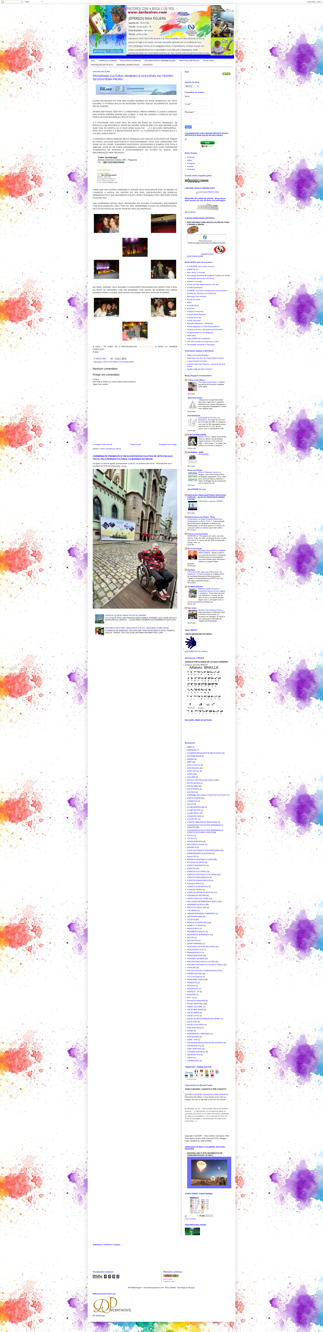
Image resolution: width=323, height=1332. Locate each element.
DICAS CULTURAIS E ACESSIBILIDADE (118, 362)
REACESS (191, 986)
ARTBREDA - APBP (195, 452)
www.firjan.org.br (146, 347)
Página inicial (135, 444)
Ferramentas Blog (191, 1079)
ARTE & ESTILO (193, 765)
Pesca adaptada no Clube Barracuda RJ (203, 326)
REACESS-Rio (193, 989)
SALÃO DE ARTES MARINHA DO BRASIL (203, 1019)
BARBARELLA (193, 536)
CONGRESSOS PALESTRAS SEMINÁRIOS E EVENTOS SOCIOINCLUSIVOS (205, 831)
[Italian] (212, 1073)
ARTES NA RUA (193, 783)
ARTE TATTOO (193, 771)
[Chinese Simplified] (213, 1077)
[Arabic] (208, 1077)
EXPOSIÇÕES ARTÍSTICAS (102, 65)
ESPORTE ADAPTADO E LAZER (200, 859)
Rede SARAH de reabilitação (198, 338)
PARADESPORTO (194, 953)
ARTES (190, 774)
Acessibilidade (193, 416)
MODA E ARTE (193, 929)
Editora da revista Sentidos (198, 355)
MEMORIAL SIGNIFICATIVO (128, 65)
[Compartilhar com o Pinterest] (125, 358)
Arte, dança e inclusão (196, 272)
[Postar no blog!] (118, 358)
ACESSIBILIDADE (194, 756)
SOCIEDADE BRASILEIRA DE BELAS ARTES (205, 1043)
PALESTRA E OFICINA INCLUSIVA (201, 947)
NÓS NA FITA (192, 941)
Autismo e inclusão (194, 281)
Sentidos (191, 570)
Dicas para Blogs (194, 470)
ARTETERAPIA (193, 789)
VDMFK (190, 1058)
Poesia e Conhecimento (197, 534)
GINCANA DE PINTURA (196, 895)
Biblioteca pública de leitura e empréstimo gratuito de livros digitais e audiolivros (211, 591)
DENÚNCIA (191, 847)
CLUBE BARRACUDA (195, 807)
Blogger (192, 1288)
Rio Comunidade (194, 549)
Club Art (190, 804)
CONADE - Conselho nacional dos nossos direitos (207, 290)
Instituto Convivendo (195, 311)
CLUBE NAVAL (193, 813)
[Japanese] (197, 1077)
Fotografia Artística (194, 890)
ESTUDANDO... (204, 454)
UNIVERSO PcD (193, 1055)
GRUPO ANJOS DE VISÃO (197, 898)
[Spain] (207, 1073)
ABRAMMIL (191, 750)
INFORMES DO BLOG (196, 905)
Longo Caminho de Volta (197, 361)
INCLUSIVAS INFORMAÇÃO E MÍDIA (202, 901)
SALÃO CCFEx (193, 1016)
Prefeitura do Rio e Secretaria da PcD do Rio (205, 329)
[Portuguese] (192, 1077)
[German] (202, 1073)
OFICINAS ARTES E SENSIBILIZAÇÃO (160, 61)
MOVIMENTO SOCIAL (196, 932)
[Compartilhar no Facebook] (123, 358)
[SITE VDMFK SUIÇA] (219, 254)
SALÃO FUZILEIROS (195, 1025)
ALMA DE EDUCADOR (196, 435)
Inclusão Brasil (193, 306)
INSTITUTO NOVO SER (196, 907)
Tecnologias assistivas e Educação (201, 345)
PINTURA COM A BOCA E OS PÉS (201, 962)
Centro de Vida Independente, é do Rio (202, 284)
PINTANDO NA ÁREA (195, 959)
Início (93, 61)
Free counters (190, 1219)
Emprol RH (191, 856)
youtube (190, 166)
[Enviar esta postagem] (111, 358)
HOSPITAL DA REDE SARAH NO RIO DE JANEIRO (125, 615)
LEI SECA (191, 920)
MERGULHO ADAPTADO (197, 922)
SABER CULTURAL (195, 1007)
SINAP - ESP (192, 1040)
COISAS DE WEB (194, 816)
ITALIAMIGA (192, 910)
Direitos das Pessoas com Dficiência (201, 293)
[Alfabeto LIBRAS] (196, 651)
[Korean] (202, 1077)
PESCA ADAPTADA (194, 956)
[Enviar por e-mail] (116, 358)
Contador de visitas (169, 1281)
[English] (189, 1073)
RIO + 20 (190, 998)
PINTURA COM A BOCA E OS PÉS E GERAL (205, 965)
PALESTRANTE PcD (195, 950)
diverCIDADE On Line (196, 489)
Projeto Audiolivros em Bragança (200, 333)
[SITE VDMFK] (195, 256)
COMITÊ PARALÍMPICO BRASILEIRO (202, 822)
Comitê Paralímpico (195, 287)
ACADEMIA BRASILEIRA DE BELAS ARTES (204, 753)
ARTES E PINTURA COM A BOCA (200, 780)
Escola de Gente (193, 299)
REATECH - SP (193, 992)
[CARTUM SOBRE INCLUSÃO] (206, 1095)
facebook (190, 157)
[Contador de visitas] (171, 1276)
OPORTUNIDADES (194, 944)
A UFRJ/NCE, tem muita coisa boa (200, 266)
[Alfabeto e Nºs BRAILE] (204, 714)
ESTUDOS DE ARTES (196, 862)
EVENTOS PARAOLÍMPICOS (198, 880)
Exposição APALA (194, 883)
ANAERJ (190, 759)
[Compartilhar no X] (120, 358)
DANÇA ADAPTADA (195, 841)
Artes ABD (191, 777)
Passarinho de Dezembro (207, 382)
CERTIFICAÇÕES (194, 798)
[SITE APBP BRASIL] (192, 254)
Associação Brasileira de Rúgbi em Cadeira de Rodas (208, 275)
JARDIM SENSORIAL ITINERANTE (201, 913)
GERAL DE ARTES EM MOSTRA (200, 892)
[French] (197, 1073)
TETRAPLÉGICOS (195, 587)
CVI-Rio (190, 838)
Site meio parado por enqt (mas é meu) (203, 341)
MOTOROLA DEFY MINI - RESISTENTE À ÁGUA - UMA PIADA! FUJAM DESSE (137, 628)
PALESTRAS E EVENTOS (130, 61)
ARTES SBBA (192, 786)
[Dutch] (218, 1073)
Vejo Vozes (192, 608)
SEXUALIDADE (193, 1037)
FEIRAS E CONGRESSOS (197, 886)
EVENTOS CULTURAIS (196, 871)
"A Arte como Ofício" (196, 380)
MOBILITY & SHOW (195, 925)
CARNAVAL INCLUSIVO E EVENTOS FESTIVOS (206, 795)
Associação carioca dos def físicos (200, 278)
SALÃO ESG (192, 1022)
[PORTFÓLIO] (206, 244)
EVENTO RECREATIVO (196, 865)
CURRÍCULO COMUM (108, 61)
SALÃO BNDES (193, 1013)
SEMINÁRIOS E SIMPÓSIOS (198, 1034)
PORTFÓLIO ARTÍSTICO (189, 61)
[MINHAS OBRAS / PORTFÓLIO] (192, 233)
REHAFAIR (191, 995)
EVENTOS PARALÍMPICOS (198, 877)
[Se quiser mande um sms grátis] (196, 182)
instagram (191, 163)
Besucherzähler (168, 1279)
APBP (189, 762)
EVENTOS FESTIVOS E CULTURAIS (202, 874)
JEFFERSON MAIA (194, 917)
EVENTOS (191, 868)
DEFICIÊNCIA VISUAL (196, 844)
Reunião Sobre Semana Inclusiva (210, 610)
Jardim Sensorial (193, 321)
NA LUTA (190, 937)
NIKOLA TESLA (204, 437)
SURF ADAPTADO (194, 1049)
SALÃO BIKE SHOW (195, 1010)
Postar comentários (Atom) (110, 449)
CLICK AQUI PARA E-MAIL (208, 192)
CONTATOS (148, 65)
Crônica (190, 835)
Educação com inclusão (196, 296)
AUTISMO (191, 792)
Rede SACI (191, 336)
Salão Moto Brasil (194, 1028)
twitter (189, 160)
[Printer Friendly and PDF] (226, 74)
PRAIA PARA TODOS (195, 980)
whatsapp (191, 169)
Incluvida (190, 308)
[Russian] (187, 1077)
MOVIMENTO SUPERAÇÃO (198, 935)
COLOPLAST (192, 819)
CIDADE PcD (192, 801)
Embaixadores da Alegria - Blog (200, 517)
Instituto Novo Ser (194, 317)
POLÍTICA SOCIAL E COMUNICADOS (202, 971)
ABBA (189, 747)
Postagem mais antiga (168, 444)
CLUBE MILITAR (193, 810)
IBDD (189, 302)
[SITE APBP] (207, 254)
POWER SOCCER (194, 974)
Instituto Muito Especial (196, 314)
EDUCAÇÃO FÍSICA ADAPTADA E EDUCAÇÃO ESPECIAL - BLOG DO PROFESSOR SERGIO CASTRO (206, 497)
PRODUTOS (192, 983)
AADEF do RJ (192, 269)
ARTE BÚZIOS (193, 768)
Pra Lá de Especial (194, 977)
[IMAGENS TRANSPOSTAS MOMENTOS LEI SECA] (209, 1188)
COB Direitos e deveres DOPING (210, 501)
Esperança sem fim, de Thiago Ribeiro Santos (205, 358)
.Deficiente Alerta (194, 398)
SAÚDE (190, 1031)
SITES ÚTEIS (208, 61)
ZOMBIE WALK (193, 1061)
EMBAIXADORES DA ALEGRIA (199, 853)
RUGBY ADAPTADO (195, 1004)
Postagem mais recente (102, 444)
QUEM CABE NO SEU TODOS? (200, 369)
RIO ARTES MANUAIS (196, 1001)
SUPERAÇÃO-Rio (194, 1046)
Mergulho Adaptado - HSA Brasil (200, 323)
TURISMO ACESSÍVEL (196, 1052)
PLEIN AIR (191, 968)
